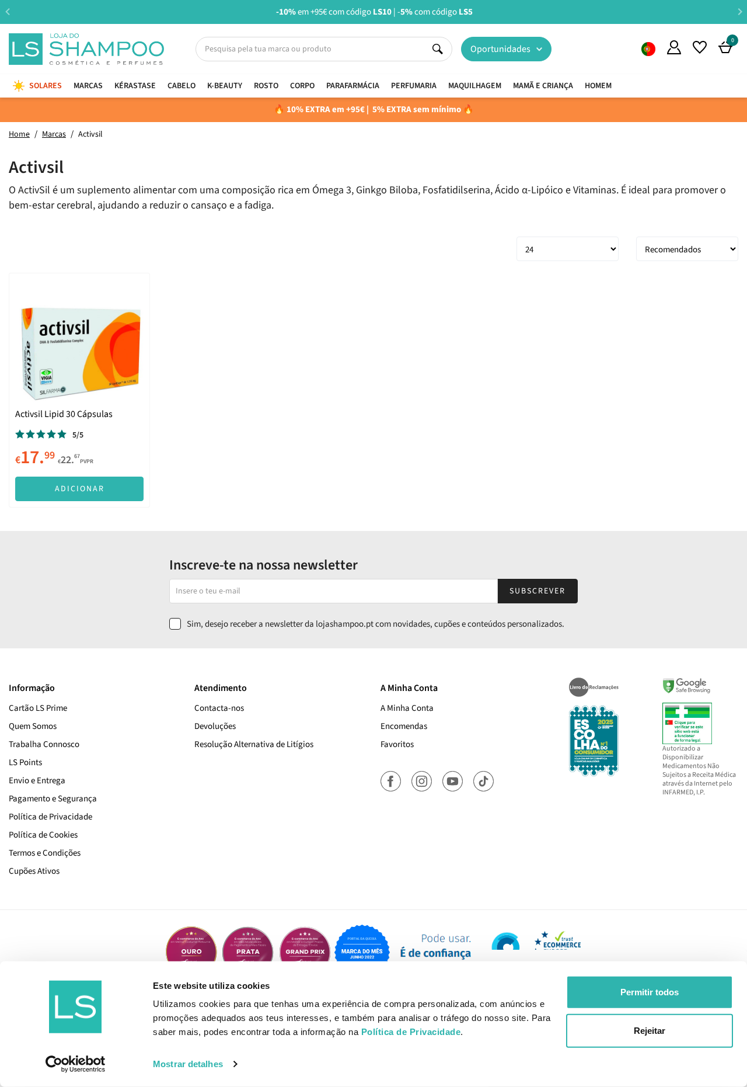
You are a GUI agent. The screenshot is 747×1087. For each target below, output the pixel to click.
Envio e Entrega (37, 781)
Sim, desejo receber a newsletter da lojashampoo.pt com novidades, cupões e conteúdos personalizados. (375, 624)
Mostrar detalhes (188, 1064)
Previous (7, 11)
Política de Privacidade (50, 817)
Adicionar (79, 489)
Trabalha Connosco (44, 744)
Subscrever (537, 591)
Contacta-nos (219, 708)
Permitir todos (649, 992)
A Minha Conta (407, 708)
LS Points (25, 762)
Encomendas (404, 726)
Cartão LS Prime (38, 708)
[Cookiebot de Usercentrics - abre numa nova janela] (76, 1064)
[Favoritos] (700, 47)
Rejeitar (649, 1030)
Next (739, 11)
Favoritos (397, 744)
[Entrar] (674, 47)
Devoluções (215, 726)
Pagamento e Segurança (53, 799)
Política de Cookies (43, 835)
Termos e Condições (45, 853)
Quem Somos (648, 49)
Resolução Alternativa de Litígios (253, 744)
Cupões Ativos (34, 871)
